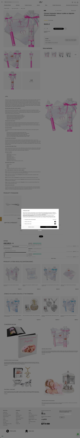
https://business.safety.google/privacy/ (28, 215)
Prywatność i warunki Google (42, 214)
